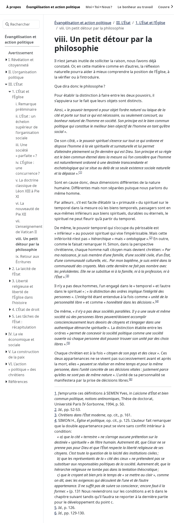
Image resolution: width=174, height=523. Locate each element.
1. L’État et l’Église (150, 22)
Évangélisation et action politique (82, 22)
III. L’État (123, 22)
